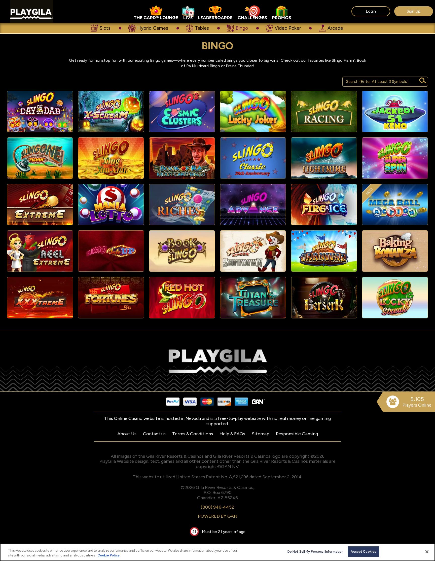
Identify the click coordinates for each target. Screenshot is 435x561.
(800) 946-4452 (217, 507)
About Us (126, 434)
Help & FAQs (232, 434)
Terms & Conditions (192, 434)
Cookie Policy (108, 555)
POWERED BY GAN (217, 516)
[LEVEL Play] (40, 111)
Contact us (154, 434)
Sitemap (260, 434)
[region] (217, 552)
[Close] (426, 551)
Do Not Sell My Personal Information (315, 551)
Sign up (413, 11)
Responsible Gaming (297, 434)
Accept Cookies (363, 551)
